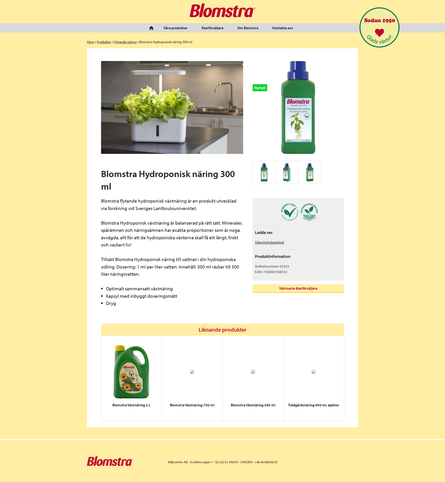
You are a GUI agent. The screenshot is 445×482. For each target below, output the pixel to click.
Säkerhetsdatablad (269, 242)
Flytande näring (125, 42)
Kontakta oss (282, 28)
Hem (90, 42)
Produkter (104, 42)
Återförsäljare (212, 28)
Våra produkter (175, 28)
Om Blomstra (247, 28)
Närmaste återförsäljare (298, 288)
